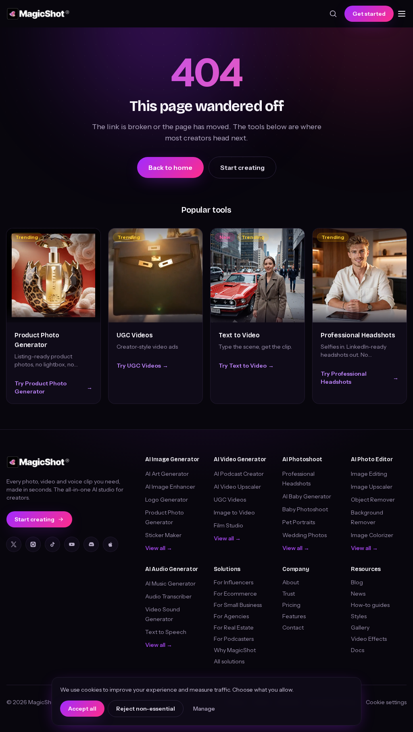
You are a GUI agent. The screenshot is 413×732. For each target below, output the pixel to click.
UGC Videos (135, 335)
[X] (13, 544)
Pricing (291, 605)
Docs (357, 650)
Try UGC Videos (142, 365)
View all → (158, 548)
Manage (204, 708)
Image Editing (369, 473)
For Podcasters (234, 638)
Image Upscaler (371, 486)
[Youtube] (72, 544)
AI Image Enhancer (170, 486)
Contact (293, 627)
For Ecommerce (235, 593)
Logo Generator (166, 499)
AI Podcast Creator (239, 473)
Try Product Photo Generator (53, 387)
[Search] (333, 14)
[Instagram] (33, 544)
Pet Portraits (298, 522)
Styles (359, 616)
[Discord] (91, 544)
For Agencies (231, 616)
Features (294, 616)
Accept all (82, 708)
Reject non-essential (145, 708)
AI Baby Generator (306, 496)
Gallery (360, 627)
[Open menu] (402, 14)
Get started (369, 13)
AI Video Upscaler (237, 486)
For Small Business (238, 605)
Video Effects (369, 638)
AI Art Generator (167, 473)
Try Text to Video (246, 365)
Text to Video (239, 335)
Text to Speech (165, 632)
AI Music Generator (170, 583)
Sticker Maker (163, 535)
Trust (288, 593)
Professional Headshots (358, 335)
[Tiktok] (52, 544)
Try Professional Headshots (359, 377)
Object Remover (373, 499)
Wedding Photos (304, 535)
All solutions (229, 661)
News (358, 593)
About (290, 582)
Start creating (242, 167)
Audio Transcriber (168, 596)
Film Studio (228, 525)
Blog (357, 582)
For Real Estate (234, 627)
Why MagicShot (235, 650)
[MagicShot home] (38, 13)
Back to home (170, 167)
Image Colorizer (372, 535)
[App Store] (110, 544)
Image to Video (234, 512)
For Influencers (233, 582)
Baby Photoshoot (305, 509)
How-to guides (370, 605)
